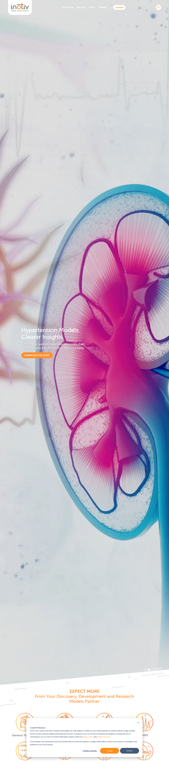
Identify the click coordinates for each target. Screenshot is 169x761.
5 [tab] (158, 669)
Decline (130, 751)
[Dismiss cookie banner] (138, 723)
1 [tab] (146, 670)
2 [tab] (149, 670)
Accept (109, 751)
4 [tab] (155, 669)
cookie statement (104, 737)
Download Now (34, 353)
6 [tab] (160, 668)
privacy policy (88, 737)
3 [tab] (152, 669)
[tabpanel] (84, 342)
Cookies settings (90, 751)
